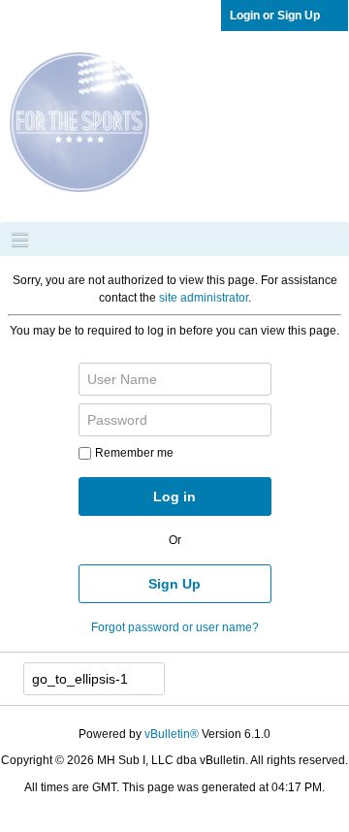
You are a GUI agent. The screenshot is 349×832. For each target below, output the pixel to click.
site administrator (203, 297)
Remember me (134, 453)
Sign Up (174, 584)
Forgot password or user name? (175, 627)
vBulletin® (171, 734)
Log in (174, 496)
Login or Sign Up (275, 15)
